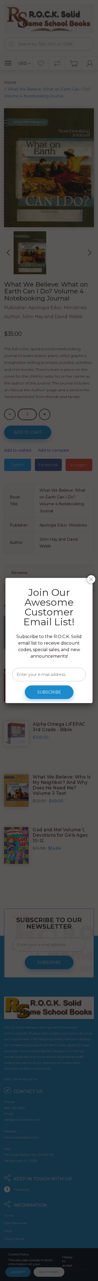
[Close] (91, 579)
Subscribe (49, 692)
